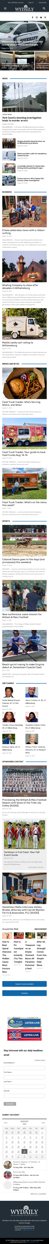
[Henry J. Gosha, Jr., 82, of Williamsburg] (31, 692)
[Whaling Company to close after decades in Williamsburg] (24, 266)
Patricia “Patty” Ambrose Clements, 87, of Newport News (35, 750)
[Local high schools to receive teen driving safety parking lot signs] (9, 168)
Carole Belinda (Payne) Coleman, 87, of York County (11, 703)
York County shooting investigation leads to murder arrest (21, 119)
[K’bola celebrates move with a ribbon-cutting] (24, 211)
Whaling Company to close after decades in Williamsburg (20, 286)
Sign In (31, 2)
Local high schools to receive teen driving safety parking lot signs (31, 167)
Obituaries (8, 683)
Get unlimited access (15, 2)
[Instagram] (36, 17)
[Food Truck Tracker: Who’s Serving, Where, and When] (24, 383)
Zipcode (6, 1091)
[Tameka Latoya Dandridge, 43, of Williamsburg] (8, 717)
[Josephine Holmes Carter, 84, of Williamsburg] (31, 717)
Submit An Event (11, 1115)
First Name (8, 1072)
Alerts (4, 38)
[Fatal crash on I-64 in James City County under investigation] (9, 181)
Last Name (8, 1081)
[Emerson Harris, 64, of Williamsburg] (8, 739)
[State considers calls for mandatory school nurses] (9, 156)
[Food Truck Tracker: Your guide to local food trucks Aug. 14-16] (24, 433)
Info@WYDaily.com (27, 1230)
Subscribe (42, 2)
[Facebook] (32, 17)
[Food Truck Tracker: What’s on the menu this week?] (24, 483)
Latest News (7, 114)
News (5, 78)
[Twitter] (45, 17)
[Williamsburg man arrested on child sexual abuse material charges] (24, 36)
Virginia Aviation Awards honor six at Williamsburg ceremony (31, 142)
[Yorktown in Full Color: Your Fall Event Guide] (24, 834)
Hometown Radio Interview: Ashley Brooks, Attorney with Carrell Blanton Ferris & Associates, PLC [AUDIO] (23, 910)
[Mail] (41, 17)
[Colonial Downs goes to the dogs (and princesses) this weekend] (24, 540)
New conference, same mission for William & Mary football (22, 616)
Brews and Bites (10, 364)
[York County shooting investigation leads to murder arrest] (24, 97)
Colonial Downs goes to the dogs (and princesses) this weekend (23, 561)
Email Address (9, 1063)
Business (7, 192)
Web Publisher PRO (32, 1242)
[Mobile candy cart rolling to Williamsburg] (24, 324)
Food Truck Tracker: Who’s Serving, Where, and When (21, 403)
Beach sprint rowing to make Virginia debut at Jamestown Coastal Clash (23, 666)
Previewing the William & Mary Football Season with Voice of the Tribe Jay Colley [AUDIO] (24, 802)
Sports (6, 521)
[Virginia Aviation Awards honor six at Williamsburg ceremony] (9, 143)
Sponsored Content (13, 761)
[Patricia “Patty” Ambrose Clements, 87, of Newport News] (31, 739)
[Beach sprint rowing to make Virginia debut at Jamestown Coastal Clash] (24, 645)
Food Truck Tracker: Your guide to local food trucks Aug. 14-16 (23, 453)
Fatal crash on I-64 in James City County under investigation (30, 180)
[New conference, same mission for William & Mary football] (24, 595)
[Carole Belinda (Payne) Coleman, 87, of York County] (8, 692)
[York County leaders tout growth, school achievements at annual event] (17, 60)
